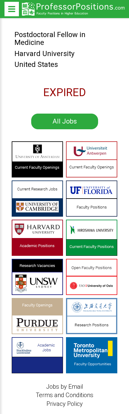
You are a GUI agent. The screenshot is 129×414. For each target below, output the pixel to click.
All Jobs (64, 121)
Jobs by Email (64, 386)
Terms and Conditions (64, 395)
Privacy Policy (64, 403)
